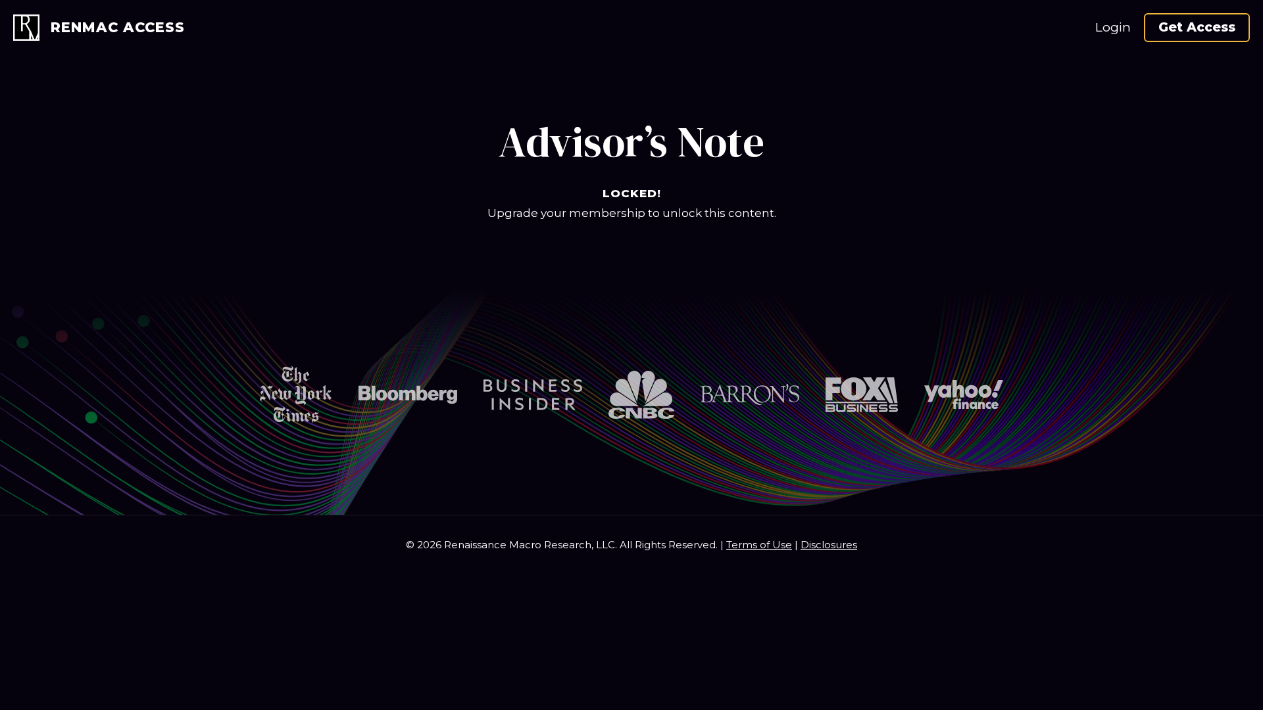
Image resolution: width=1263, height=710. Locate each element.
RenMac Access (118, 27)
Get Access (1196, 27)
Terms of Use (759, 544)
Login (1113, 27)
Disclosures (829, 544)
